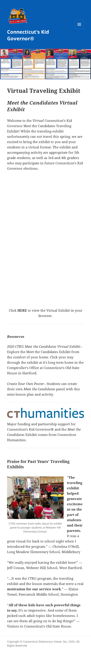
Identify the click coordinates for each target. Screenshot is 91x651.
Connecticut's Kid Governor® (28, 35)
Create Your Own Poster (25, 383)
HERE (22, 310)
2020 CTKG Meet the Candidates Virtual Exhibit (43, 346)
